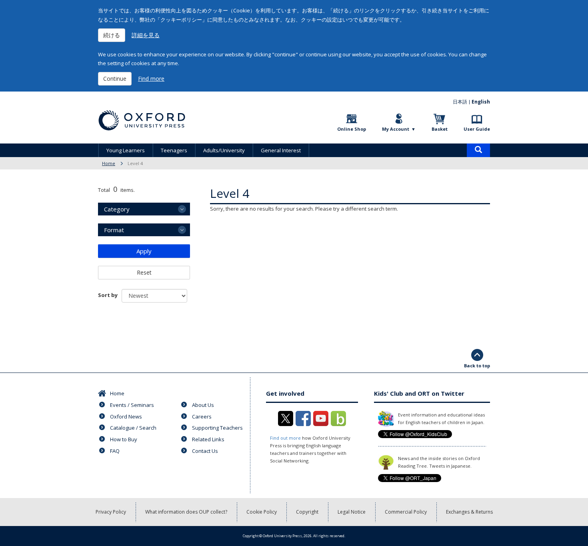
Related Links (208, 439)
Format (114, 230)
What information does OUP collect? (186, 511)
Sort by (108, 295)
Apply (144, 251)
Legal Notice (352, 511)
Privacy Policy (111, 511)
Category (117, 209)
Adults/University (224, 150)
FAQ (115, 450)
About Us (203, 405)
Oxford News (126, 416)
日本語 (460, 101)
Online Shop (351, 129)
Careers (202, 416)
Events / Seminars (132, 405)
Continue (114, 78)
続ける (111, 35)
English (481, 101)
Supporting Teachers (217, 427)
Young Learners (125, 150)
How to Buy (123, 439)
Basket (440, 129)
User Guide (477, 129)
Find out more (285, 438)
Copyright (307, 511)
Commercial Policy (406, 511)
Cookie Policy (261, 511)
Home (108, 163)
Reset (144, 272)
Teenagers (174, 150)
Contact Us (205, 450)
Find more (151, 78)
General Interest (281, 150)
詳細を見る (146, 35)
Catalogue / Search (133, 427)
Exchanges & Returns (469, 511)
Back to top (477, 366)
